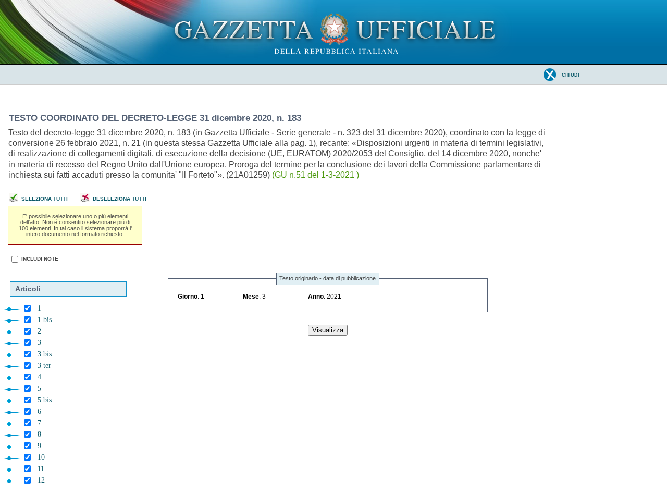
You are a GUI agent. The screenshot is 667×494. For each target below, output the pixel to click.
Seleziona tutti (44, 199)
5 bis (45, 400)
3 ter (44, 365)
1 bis (45, 320)
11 (41, 469)
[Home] (334, 62)
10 (41, 457)
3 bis (45, 354)
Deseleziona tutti (119, 199)
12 (41, 480)
